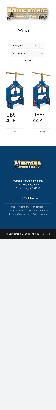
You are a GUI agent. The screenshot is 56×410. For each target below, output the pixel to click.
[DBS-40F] (14, 90)
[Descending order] (42, 46)
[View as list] (30, 60)
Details (15, 132)
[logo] (28, 5)
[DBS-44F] (41, 90)
